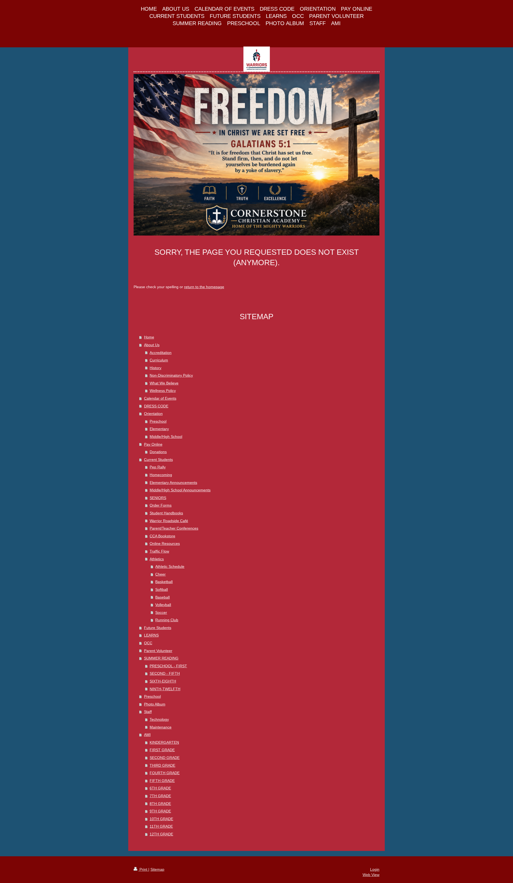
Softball (161, 589)
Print (143, 869)
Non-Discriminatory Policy (171, 375)
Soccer (161, 612)
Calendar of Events (160, 398)
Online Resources (165, 543)
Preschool (158, 421)
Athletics (157, 559)
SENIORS (158, 498)
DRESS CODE (156, 406)
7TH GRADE (160, 796)
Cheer (160, 574)
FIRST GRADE (162, 750)
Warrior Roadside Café (169, 521)
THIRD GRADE (162, 765)
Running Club (166, 620)
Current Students (158, 459)
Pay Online (153, 444)
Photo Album (154, 704)
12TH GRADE (161, 834)
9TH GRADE (160, 811)
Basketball (164, 582)
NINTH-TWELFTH (165, 689)
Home (149, 337)
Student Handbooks (166, 513)
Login (374, 869)
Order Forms (161, 505)
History (155, 368)
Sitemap (157, 869)
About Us (152, 345)
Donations (158, 452)
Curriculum (159, 360)
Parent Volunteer (158, 651)
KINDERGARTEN (164, 742)
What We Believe (164, 383)
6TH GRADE (160, 788)
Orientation (153, 413)
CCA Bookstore (162, 536)
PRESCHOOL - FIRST (168, 666)
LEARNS (151, 635)
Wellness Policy (163, 390)
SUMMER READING (161, 658)
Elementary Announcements (173, 482)
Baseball (162, 597)
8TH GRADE (160, 803)
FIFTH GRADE (162, 780)
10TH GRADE (161, 819)
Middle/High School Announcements (180, 490)
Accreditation (161, 352)
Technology (159, 719)
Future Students (157, 628)
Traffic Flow (159, 551)
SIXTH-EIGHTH (163, 681)
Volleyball (163, 605)
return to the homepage (204, 287)
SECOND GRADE (165, 757)
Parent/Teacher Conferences (174, 528)
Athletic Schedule (169, 566)
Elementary (159, 429)
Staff (148, 712)
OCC (148, 643)
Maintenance (161, 727)
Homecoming (161, 475)
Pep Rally (158, 467)
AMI (147, 734)
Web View (371, 875)
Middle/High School (166, 436)
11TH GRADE (161, 826)
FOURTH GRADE (165, 773)
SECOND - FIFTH (165, 673)
